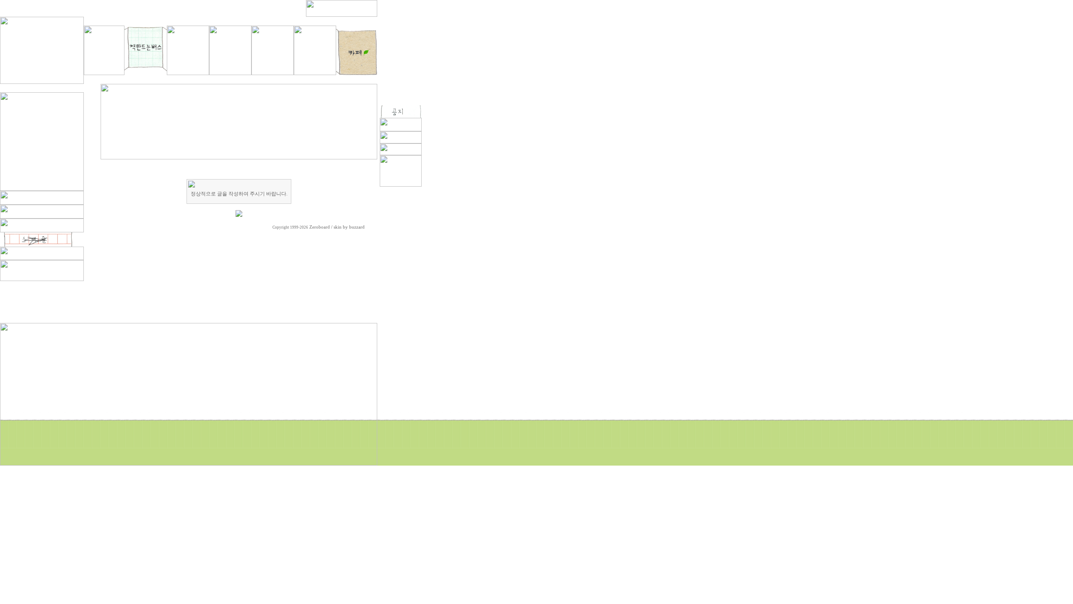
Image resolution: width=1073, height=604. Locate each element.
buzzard (357, 227)
